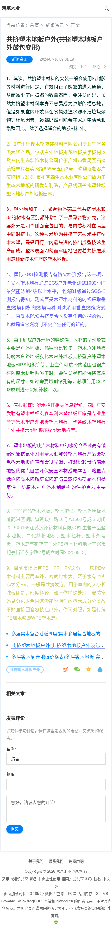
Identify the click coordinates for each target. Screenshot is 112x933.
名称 (11, 749)
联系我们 (56, 861)
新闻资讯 (55, 25)
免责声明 (76, 861)
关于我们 (35, 861)
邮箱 (10, 774)
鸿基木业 (63, 871)
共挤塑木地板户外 (25, 669)
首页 (34, 25)
